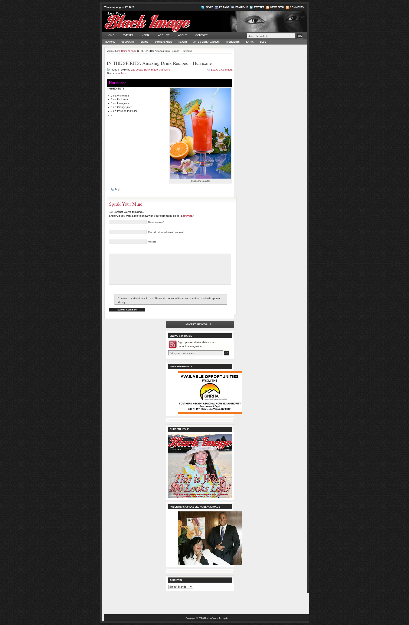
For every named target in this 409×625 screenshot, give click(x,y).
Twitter (259, 7)
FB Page (224, 7)
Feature (110, 42)
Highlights (233, 42)
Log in (225, 618)
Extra (249, 42)
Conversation (163, 42)
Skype (209, 7)
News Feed (277, 7)
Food (132, 51)
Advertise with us (198, 324)
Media (145, 35)
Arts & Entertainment (206, 42)
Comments (297, 7)
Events (128, 35)
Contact (201, 35)
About (182, 35)
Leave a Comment (221, 69)
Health (183, 42)
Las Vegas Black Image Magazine (164, 19)
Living (144, 42)
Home (110, 35)
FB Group (241, 7)
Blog (263, 42)
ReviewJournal (212, 618)
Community (127, 42)
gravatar (188, 215)
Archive (164, 35)
